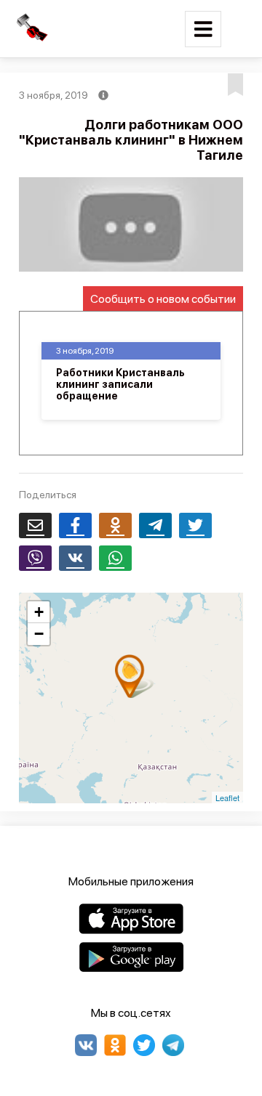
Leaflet (227, 797)
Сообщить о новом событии (163, 299)
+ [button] (39, 612)
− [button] (39, 634)
